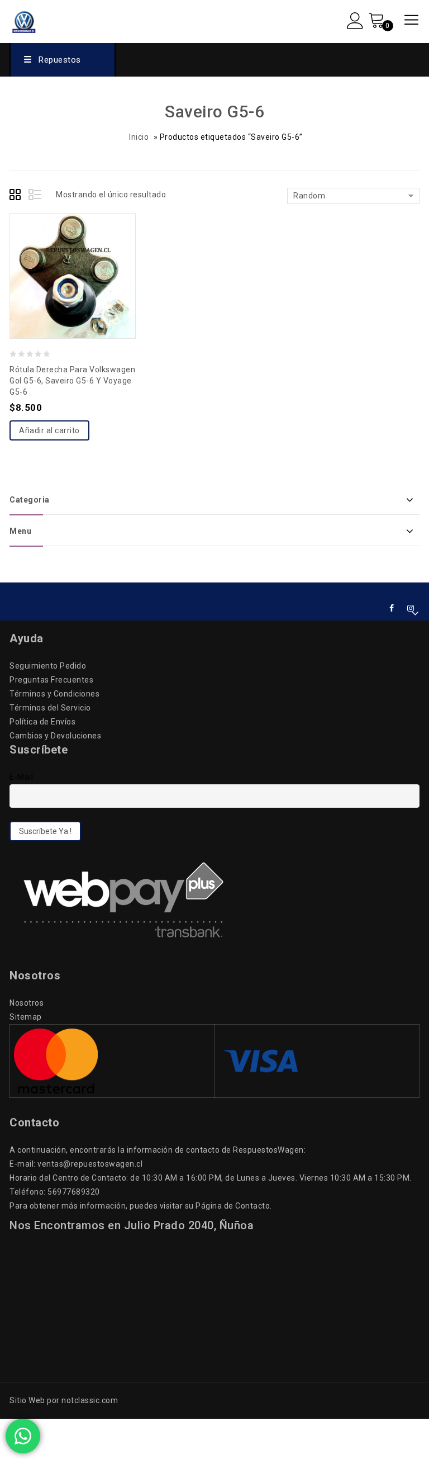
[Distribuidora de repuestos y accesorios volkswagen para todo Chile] (46, 20)
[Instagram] (410, 608)
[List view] (35, 196)
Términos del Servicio (50, 707)
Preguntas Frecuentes (51, 679)
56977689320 (73, 1191)
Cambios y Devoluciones (55, 735)
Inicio (139, 136)
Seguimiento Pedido (47, 665)
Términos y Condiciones (54, 693)
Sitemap (25, 1016)
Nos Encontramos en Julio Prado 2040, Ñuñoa (131, 1225)
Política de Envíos (42, 721)
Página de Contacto (233, 1205)
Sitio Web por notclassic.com (63, 1400)
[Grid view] (16, 196)
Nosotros (26, 1002)
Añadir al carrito (49, 430)
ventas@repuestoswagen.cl (89, 1163)
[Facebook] (392, 608)
